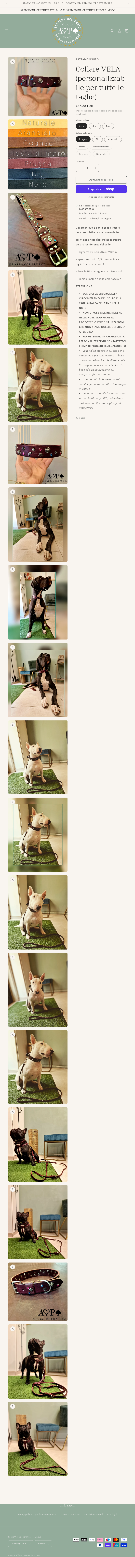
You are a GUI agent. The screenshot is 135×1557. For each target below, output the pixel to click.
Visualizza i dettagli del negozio (95, 218)
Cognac (85, 155)
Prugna (83, 139)
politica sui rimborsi (45, 1514)
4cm (108, 126)
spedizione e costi (93, 1514)
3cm (95, 126)
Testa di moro (102, 147)
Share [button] (82, 418)
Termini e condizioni (70, 1514)
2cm (81, 126)
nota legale (112, 1514)
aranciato (113, 139)
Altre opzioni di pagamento (101, 197)
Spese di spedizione (101, 111)
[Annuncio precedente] (6, 3)
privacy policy (24, 1514)
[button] (7, 31)
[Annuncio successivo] (128, 3)
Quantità (80, 161)
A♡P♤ (19, 1555)
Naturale (102, 155)
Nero (83, 147)
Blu (97, 139)
